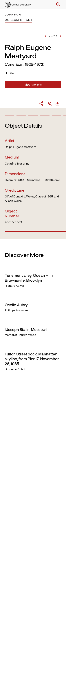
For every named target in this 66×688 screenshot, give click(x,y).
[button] (57, 4)
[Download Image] (57, 104)
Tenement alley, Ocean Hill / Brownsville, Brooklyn (29, 277)
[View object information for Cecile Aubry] (33, 297)
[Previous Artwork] (45, 36)
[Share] (41, 104)
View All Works (33, 84)
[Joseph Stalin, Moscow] (26, 329)
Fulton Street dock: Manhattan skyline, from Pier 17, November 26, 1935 (32, 358)
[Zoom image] (50, 104)
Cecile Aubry (16, 304)
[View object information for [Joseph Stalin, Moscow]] (33, 322)
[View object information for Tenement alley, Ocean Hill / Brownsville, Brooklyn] (33, 268)
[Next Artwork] (60, 36)
